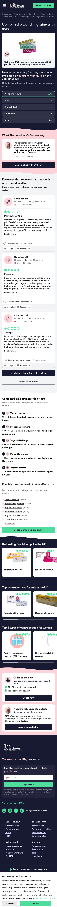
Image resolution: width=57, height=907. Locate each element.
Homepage (7, 14)
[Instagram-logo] (10, 810)
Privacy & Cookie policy (19, 794)
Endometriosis (12, 829)
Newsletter (37, 856)
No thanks (9, 903)
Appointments (39, 846)
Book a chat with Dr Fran (28, 164)
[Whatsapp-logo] (4, 810)
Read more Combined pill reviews (28, 373)
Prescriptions (38, 849)
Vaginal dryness (12, 515)
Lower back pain (13, 519)
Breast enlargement (14, 503)
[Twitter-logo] (16, 810)
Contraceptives (20, 14)
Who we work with (14, 852)
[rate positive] (5, 248)
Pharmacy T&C (39, 832)
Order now (28, 697)
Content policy (39, 836)
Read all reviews (28, 381)
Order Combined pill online (29, 529)
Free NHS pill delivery (43, 5)
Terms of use (38, 825)
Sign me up (28, 784)
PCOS (8, 832)
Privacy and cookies (41, 829)
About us (9, 849)
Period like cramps (13, 511)
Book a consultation (28, 726)
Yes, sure (35, 903)
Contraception (12, 825)
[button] (28, 484)
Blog (34, 852)
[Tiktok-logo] (22, 810)
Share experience (13, 846)
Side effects (34, 14)
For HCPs (9, 856)
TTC (7, 836)
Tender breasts (12, 499)
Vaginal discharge (13, 507)
